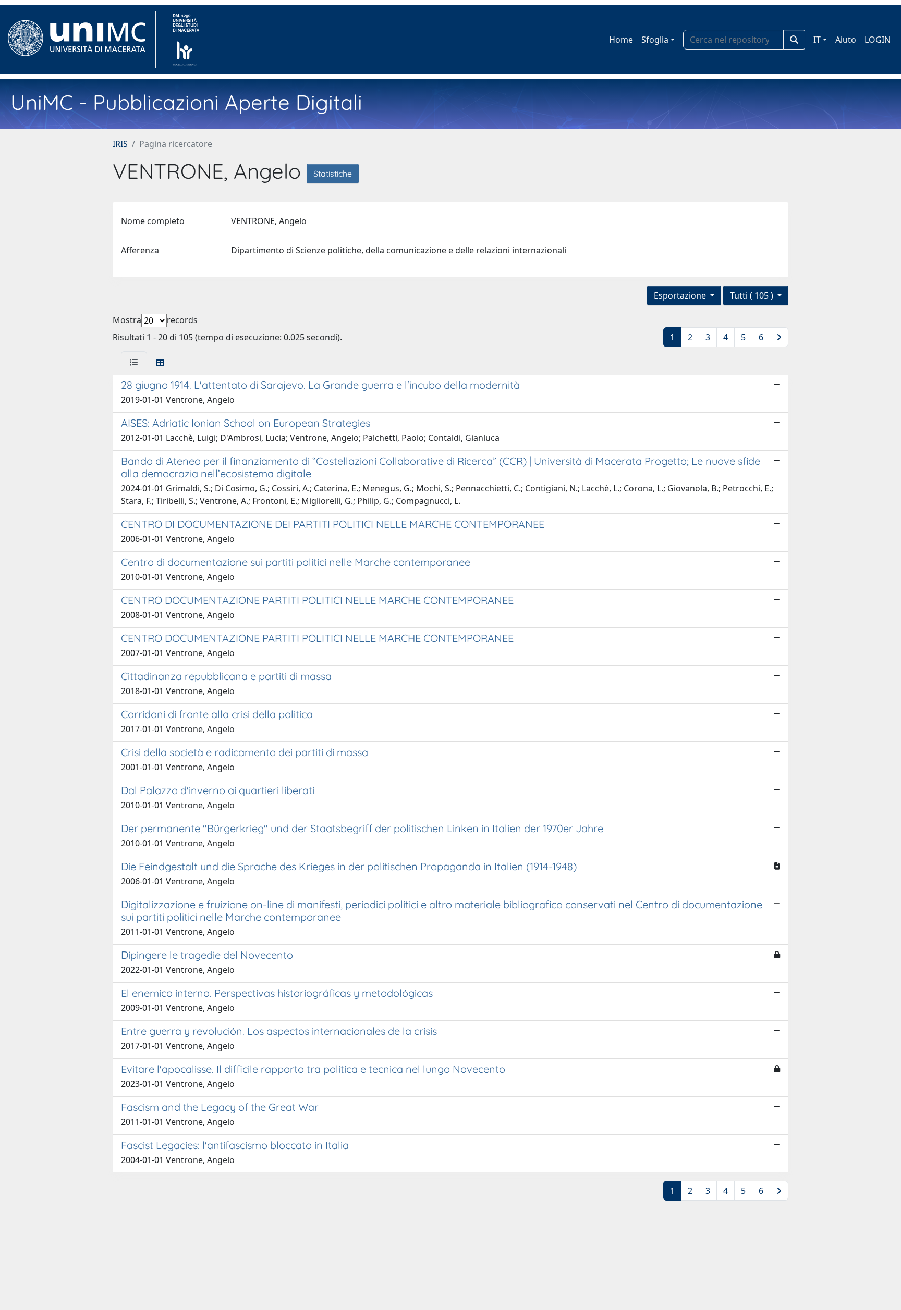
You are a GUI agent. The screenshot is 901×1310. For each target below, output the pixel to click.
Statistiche (332, 173)
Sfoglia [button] (654, 39)
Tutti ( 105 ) (752, 295)
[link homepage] (81, 39)
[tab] (134, 362)
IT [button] (817, 39)
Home (621, 39)
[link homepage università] (186, 39)
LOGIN (878, 39)
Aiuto (845, 39)
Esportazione (681, 295)
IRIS (120, 144)
